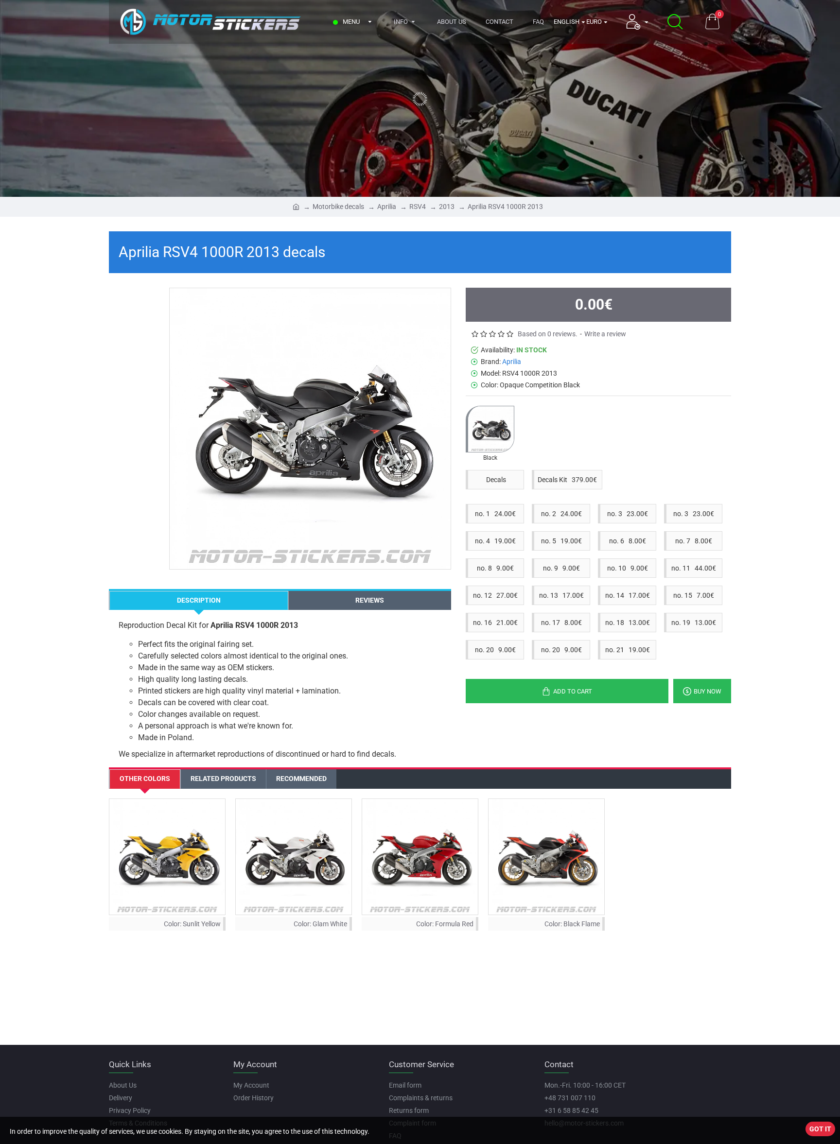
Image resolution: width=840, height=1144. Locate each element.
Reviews (369, 600)
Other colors (145, 778)
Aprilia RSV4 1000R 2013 (505, 206)
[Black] (490, 429)
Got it (820, 1129)
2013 (447, 206)
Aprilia (386, 206)
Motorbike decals (338, 206)
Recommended (301, 778)
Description (199, 600)
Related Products (223, 778)
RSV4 (417, 206)
